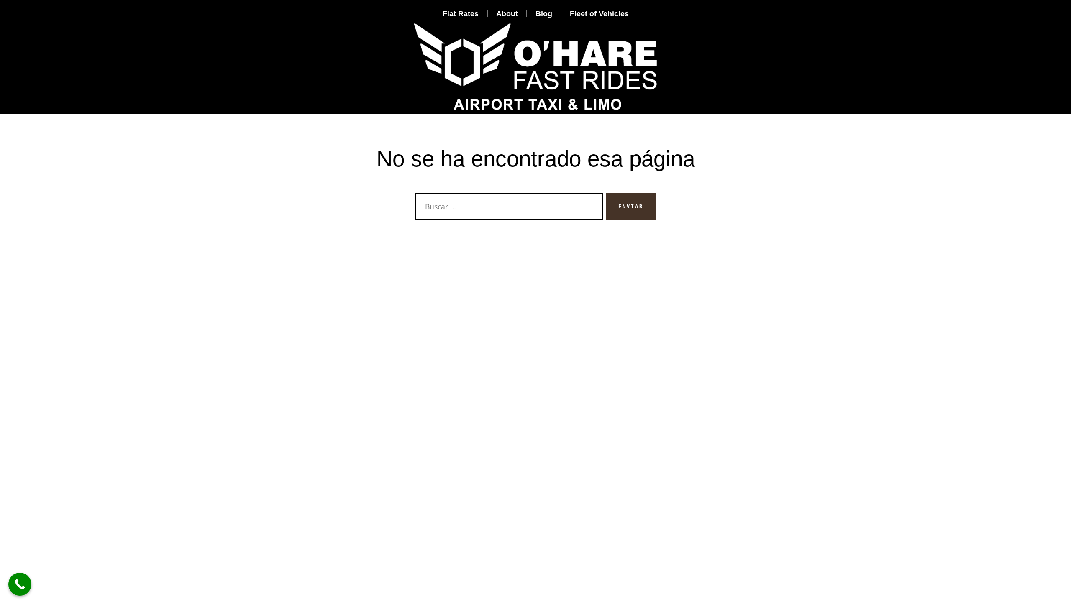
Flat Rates (461, 14)
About (507, 14)
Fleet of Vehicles (599, 14)
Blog (544, 14)
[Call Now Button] (19, 584)
